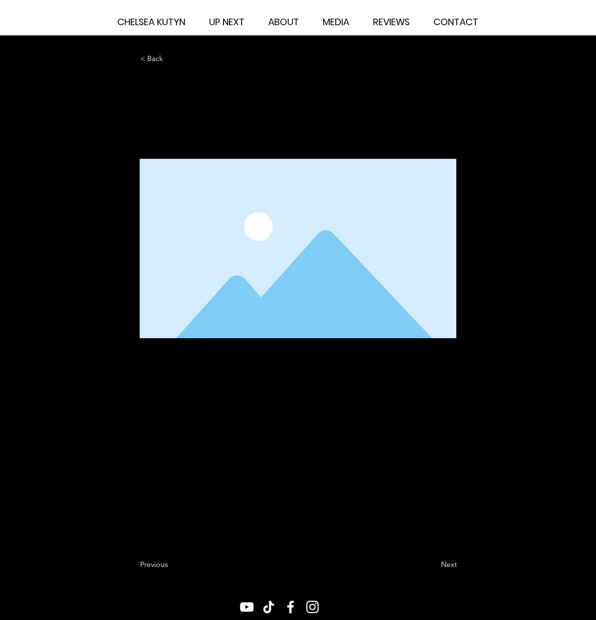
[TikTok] (268, 607)
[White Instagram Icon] (312, 607)
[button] (171, 58)
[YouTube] (246, 607)
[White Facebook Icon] (290, 607)
